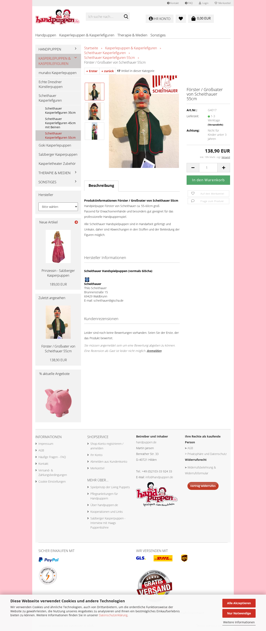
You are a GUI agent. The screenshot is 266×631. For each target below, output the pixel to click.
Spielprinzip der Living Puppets (110, 487)
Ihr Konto (96, 455)
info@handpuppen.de (159, 477)
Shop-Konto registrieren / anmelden (106, 446)
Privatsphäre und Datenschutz (207, 454)
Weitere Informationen (239, 622)
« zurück (107, 71)
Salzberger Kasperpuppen (58, 154)
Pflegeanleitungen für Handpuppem (104, 496)
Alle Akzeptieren (239, 603)
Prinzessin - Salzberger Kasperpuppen (58, 273)
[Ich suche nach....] (126, 17)
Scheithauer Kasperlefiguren (50, 98)
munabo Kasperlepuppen (57, 72)
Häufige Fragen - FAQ (52, 457)
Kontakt (174, 3)
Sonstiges (158, 35)
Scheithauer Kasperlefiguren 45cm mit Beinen (60, 123)
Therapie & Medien (132, 35)
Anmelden (154, 351)
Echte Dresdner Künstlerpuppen (51, 84)
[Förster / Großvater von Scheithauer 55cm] (144, 121)
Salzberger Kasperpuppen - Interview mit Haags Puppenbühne (108, 522)
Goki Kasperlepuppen (55, 145)
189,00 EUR (58, 284)
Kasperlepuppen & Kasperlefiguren (86, 35)
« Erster (91, 71)
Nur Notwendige (239, 613)
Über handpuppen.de (104, 505)
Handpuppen (45, 35)
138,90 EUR (58, 360)
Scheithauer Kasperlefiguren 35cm (60, 110)
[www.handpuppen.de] (57, 16)
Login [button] (204, 3)
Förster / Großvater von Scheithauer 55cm (58, 348)
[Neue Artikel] (76, 222)
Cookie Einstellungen (52, 481)
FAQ (190, 3)
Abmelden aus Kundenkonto (108, 461)
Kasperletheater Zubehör (57, 163)
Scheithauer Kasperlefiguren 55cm (60, 135)
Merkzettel (224, 3)
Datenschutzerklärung (113, 615)
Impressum (45, 444)
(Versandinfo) (215, 124)
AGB (41, 450)
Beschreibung (101, 185)
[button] (193, 167)
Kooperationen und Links (106, 512)
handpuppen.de (146, 442)
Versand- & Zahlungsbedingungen (52, 472)
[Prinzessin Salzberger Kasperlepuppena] (58, 246)
